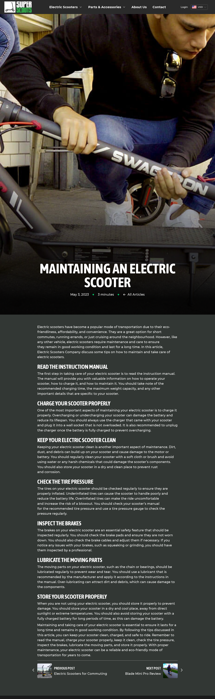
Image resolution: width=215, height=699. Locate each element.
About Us (139, 7)
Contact (159, 7)
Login (184, 6)
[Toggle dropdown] (80, 7)
